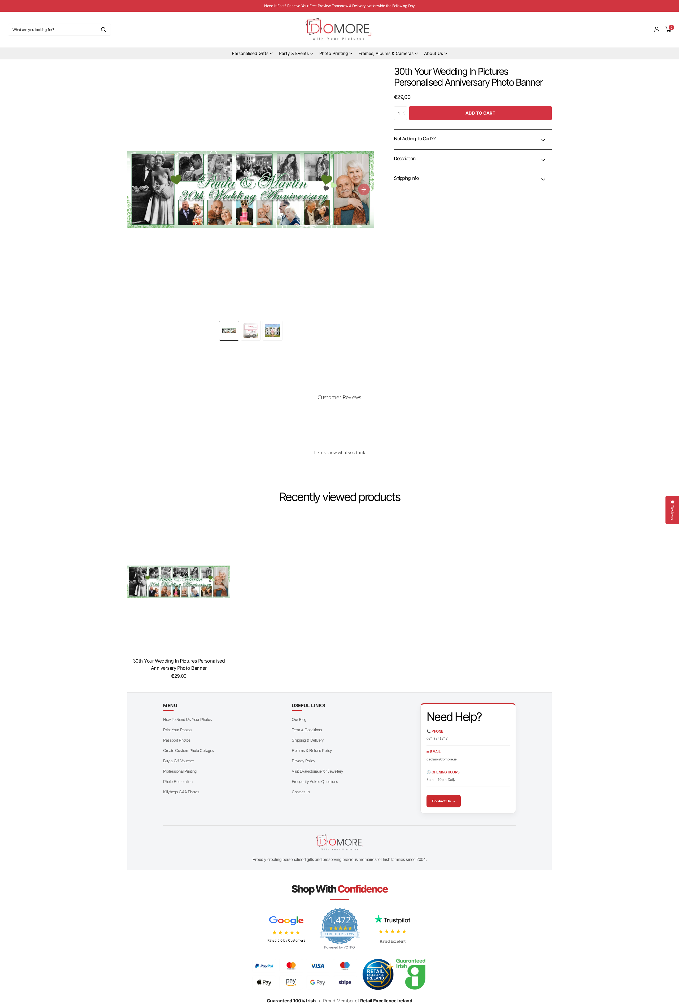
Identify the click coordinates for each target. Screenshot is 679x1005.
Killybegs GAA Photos (181, 792)
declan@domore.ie (441, 759)
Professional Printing (180, 771)
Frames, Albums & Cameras (386, 53)
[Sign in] (656, 30)
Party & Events (294, 53)
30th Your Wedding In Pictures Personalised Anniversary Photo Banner (179, 664)
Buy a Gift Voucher (178, 761)
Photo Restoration (177, 781)
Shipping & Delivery (308, 740)
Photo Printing (333, 53)
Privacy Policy (303, 761)
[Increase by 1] (405, 108)
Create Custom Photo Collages (188, 750)
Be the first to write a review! (339, 466)
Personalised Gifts (250, 53)
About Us (433, 53)
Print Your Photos (177, 730)
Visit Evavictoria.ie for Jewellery (317, 771)
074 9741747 (437, 738)
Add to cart (480, 113)
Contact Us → (443, 801)
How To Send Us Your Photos (187, 719)
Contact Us (301, 792)
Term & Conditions (307, 730)
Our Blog (299, 719)
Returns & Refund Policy (312, 750)
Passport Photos (176, 740)
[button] (364, 189)
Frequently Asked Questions (315, 781)
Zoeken (103, 30)
